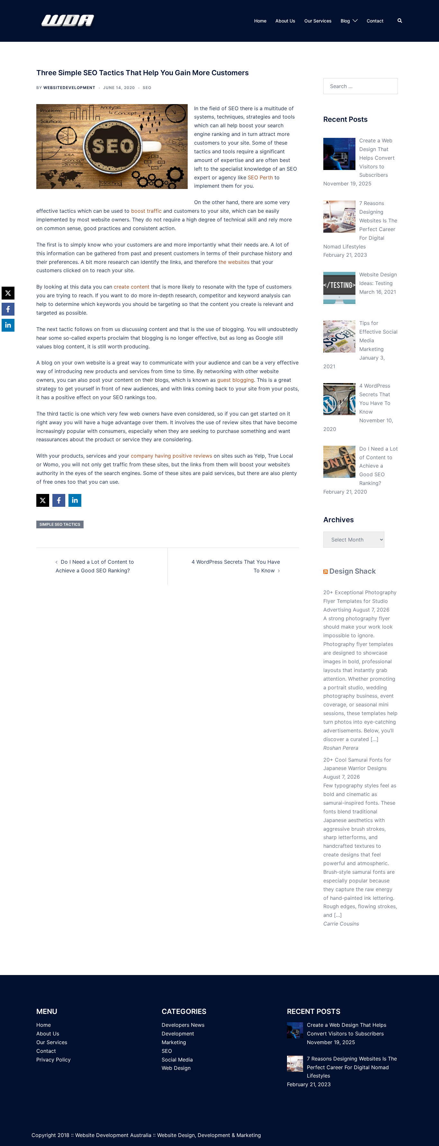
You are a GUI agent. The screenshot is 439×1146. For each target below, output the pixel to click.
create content (131, 286)
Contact (375, 20)
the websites (234, 262)
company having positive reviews (171, 455)
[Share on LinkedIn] (74, 500)
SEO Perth (260, 177)
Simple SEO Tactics (60, 524)
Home (260, 20)
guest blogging (235, 380)
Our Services (318, 20)
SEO (147, 87)
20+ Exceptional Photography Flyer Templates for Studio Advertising (360, 601)
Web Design (176, 1068)
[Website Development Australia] (70, 20)
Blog (345, 20)
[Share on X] (42, 500)
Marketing (174, 1042)
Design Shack (352, 571)
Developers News (183, 1025)
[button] (400, 20)
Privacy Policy (53, 1059)
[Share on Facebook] (58, 500)
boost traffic (146, 211)
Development (178, 1033)
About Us (285, 20)
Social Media (177, 1059)
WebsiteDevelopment (69, 87)
